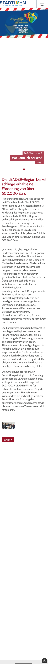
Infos (39, 162)
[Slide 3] (26, 169)
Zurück (7, 439)
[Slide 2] (24, 169)
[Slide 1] (21, 169)
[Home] (13, 3)
